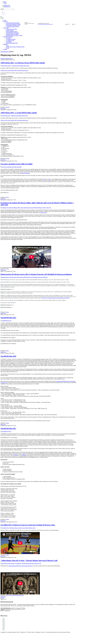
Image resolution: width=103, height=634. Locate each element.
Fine (3, 597)
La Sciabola (8, 41)
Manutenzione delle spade (12, 43)
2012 (44, 180)
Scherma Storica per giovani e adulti (14, 35)
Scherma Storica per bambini (12, 32)
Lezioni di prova (9, 30)
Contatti (5, 49)
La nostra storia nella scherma (12, 22)
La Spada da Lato (10, 40)
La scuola (5, 21)
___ (4, 11)
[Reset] (14, 9)
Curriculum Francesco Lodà (12, 26)
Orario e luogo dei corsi (11, 29)
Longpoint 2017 (43, 212)
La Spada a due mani (10, 39)
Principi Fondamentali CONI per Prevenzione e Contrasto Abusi (13, 24)
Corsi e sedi (6, 27)
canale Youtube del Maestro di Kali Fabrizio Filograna (20, 565)
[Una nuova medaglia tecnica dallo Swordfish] (11, 166)
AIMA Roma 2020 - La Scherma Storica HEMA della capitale (23, 63)
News (7, 45)
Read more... (3, 108)
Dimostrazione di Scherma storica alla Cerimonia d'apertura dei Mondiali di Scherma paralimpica (36, 274)
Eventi (7, 48)
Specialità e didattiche (8, 36)
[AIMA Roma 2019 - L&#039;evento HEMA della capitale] (14, 115)
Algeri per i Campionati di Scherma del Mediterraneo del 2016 (55, 297)
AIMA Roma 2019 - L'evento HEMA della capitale (19, 113)
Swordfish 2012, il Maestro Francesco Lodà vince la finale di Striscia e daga (28, 525)
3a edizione (15, 454)
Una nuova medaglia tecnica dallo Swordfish (16, 164)
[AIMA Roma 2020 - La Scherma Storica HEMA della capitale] (15, 65)
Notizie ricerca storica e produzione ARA (15, 46)
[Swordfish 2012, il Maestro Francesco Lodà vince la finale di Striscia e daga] (18, 527)
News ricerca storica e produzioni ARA (15, 595)
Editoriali (5, 44)
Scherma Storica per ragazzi (12, 34)
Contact (5, 3)
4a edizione (23, 454)
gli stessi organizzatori (25, 173)
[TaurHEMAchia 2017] (6, 431)
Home (4, 1)
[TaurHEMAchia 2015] (6, 320)
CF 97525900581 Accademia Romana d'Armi (45, 24)
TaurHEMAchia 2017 (8, 428)
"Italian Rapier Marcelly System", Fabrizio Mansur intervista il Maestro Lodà (29, 560)
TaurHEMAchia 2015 (8, 318)
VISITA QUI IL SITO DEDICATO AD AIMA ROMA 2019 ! (14, 120)
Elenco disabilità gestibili (11, 31)
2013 (49, 180)
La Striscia (8, 38)
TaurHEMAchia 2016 (8, 356)
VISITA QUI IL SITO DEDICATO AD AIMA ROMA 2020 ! (14, 70)
